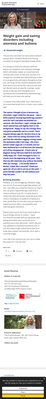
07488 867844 (13, 303)
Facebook (9, 375)
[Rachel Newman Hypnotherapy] (9, 3)
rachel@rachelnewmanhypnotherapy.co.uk (19, 311)
